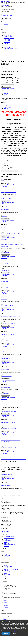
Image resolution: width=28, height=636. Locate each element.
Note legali (6, 570)
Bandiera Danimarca (5, 387)
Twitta (5, 94)
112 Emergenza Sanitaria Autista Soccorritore (11, 316)
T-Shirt (8, 40)
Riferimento (3, 158)
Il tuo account (5, 531)
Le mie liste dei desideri (9, 544)
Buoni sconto (7, 543)
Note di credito (7, 540)
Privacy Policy (7, 568)
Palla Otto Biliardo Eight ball (7, 334)
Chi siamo (6, 565)
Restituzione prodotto (9, 538)
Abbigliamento (9, 38)
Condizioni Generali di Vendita (11, 569)
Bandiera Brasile (4, 281)
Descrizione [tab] (6, 105)
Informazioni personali (9, 536)
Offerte (5, 554)
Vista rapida (4, 186)
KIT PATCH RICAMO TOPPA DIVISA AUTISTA (13, 459)
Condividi (6, 93)
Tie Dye (8, 39)
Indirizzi (5, 542)
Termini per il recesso (9, 572)
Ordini (5, 539)
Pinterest (6, 96)
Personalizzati (7, 43)
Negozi (5, 576)
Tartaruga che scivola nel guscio (8, 192)
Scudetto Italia (4, 299)
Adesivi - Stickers (8, 36)
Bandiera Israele (4, 263)
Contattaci (6, 573)
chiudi (14, 633)
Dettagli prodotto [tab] (8, 107)
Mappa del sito (7, 574)
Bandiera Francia (5, 369)
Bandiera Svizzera (5, 404)
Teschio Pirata (4, 352)
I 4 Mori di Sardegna (5, 485)
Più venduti (6, 557)
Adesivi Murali (7, 35)
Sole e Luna (3, 227)
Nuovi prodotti (7, 555)
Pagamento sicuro (8, 566)
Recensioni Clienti (7, 613)
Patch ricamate (7, 42)
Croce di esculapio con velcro (8, 422)
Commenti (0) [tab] (7, 108)
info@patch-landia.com (6, 15)
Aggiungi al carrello (5, 86)
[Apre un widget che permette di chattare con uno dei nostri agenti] (5, 633)
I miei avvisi (6, 546)
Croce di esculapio (5, 209)
